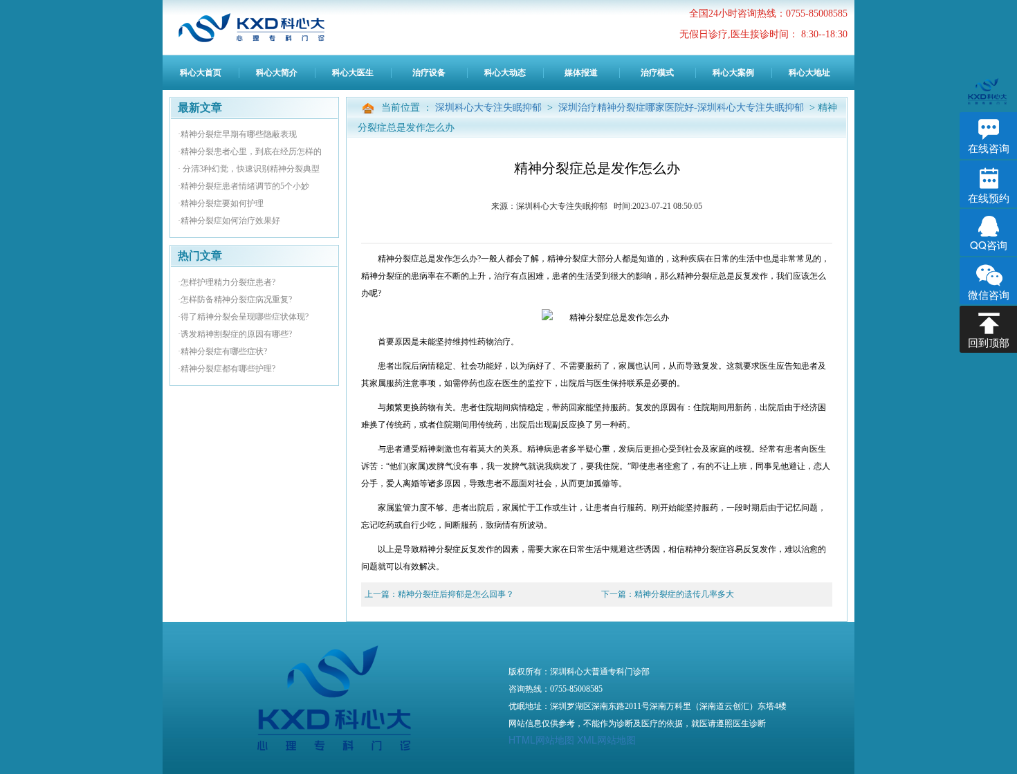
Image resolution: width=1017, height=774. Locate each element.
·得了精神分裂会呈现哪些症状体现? (243, 317)
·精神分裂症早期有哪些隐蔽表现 (237, 134)
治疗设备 (429, 72)
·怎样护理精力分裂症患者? (226, 282)
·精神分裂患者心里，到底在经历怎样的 (250, 151)
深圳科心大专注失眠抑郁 (489, 107)
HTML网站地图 (541, 739)
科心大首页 (200, 72)
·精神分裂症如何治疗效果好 (229, 220)
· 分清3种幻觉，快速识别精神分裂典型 (249, 169)
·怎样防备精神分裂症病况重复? (235, 299)
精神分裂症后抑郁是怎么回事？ (456, 594)
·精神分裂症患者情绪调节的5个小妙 (243, 186)
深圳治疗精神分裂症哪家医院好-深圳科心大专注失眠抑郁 (682, 107)
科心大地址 (809, 72)
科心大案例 (733, 72)
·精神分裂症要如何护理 (221, 203)
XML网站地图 (606, 739)
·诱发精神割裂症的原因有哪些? (235, 334)
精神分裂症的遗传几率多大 (684, 594)
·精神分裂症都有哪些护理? (226, 369)
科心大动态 (505, 72)
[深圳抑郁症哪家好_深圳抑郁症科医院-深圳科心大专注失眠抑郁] (263, 27)
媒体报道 (581, 72)
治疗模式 (657, 72)
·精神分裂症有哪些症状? (222, 351)
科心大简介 (276, 72)
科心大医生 (353, 72)
